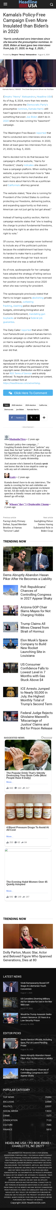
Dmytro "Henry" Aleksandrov (24, 54)
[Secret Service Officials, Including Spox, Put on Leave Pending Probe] (10, 1043)
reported (41, 132)
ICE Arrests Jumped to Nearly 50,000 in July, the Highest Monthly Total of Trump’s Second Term (36, 696)
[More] (44, 418)
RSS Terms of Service (21, 373)
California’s (14, 185)
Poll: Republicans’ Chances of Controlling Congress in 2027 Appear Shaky (36, 592)
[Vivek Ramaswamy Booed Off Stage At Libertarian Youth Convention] (10, 987)
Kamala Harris (36, 108)
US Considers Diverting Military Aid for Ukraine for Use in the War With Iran (36, 1001)
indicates (29, 165)
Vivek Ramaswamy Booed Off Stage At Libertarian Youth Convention (35, 986)
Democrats (8, 409)
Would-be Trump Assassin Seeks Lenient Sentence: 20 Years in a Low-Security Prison (36, 1017)
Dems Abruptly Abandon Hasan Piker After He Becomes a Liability (27, 577)
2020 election (17, 405)
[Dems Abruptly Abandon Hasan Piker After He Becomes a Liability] (28, 558)
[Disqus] (28, 472)
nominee (22, 108)
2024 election (30, 405)
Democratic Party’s (37, 104)
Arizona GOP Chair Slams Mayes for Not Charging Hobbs (36, 611)
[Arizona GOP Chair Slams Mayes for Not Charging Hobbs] (10, 610)
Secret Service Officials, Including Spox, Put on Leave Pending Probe (36, 1042)
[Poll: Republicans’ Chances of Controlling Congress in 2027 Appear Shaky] (10, 590)
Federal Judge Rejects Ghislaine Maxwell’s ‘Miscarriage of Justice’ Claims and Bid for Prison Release (37, 720)
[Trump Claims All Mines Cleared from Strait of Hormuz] (10, 627)
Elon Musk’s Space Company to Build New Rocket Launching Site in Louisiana (34, 648)
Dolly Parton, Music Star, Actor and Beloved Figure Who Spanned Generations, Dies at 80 (27, 956)
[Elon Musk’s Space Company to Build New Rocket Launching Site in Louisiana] (10, 643)
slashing (17, 305)
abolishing (38, 297)
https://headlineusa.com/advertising (21, 383)
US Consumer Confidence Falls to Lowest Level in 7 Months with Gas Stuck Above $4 (35, 672)
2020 (6, 120)
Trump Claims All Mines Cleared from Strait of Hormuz (35, 627)
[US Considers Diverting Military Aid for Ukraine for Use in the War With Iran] (10, 1002)
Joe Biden (31, 116)
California (43, 405)
